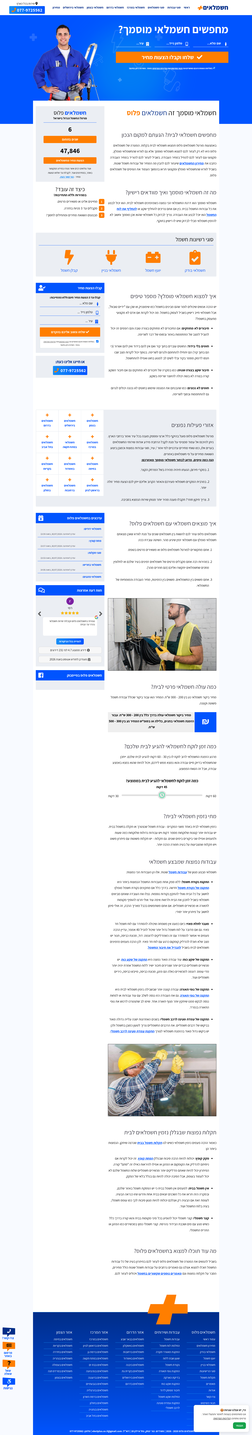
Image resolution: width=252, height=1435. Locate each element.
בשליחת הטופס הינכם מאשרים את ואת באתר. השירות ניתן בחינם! (171, 68)
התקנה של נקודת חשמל (193, 888)
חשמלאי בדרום (115, 7)
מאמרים (210, 1384)
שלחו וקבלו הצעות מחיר (168, 57)
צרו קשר (210, 1397)
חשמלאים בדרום (47, 423)
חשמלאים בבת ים (98, 1365)
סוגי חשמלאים (156, 7)
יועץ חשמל (209, 1358)
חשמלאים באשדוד (69, 466)
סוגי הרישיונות (207, 1371)
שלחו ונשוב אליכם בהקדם (68, 332)
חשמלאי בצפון (95, 7)
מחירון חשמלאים (206, 1346)
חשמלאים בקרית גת (133, 1371)
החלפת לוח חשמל (170, 1346)
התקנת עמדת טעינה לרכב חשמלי (132, 1031)
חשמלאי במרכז (136, 7)
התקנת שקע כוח (170, 1384)
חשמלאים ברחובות (69, 488)
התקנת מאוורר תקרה (168, 1352)
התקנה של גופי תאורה (194, 995)
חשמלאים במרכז (92, 444)
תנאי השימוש (177, 68)
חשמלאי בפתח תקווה (70, 444)
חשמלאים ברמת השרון (95, 1397)
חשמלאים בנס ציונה (97, 1371)
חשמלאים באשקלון (133, 1346)
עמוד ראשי (209, 1339)
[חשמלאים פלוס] (212, 7)
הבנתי (239, 1425)
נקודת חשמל (172, 1365)
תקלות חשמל (207, 1378)
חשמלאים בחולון (47, 488)
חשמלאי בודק (207, 1352)
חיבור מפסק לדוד (170, 1390)
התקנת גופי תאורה (169, 1371)
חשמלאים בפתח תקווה (95, 1358)
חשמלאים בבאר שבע (132, 1339)
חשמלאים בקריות (47, 466)
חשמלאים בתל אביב (47, 444)
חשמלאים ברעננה (98, 1378)
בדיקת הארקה (172, 1378)
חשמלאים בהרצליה (97, 1390)
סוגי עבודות (174, 7)
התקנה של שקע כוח (134, 959)
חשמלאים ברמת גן (98, 1352)
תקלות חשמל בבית (149, 1143)
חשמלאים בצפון (92, 423)
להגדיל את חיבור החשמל (164, 947)
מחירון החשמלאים (191, 163)
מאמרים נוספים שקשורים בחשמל (159, 1273)
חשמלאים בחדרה (62, 1352)
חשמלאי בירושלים (73, 7)
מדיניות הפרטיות (159, 68)
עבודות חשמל (178, 872)
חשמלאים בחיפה (92, 466)
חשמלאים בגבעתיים (97, 1384)
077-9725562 (73, 370)
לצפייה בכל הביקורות (70, 641)
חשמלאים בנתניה (98, 1409)
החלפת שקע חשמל (169, 1397)
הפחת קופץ (145, 1158)
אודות (212, 1390)
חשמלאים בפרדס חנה (60, 1371)
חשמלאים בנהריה (62, 1358)
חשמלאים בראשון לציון (92, 488)
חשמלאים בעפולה (62, 1365)
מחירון (56, 7)
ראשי (187, 7)
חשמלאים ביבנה (135, 1365)
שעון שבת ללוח (171, 1358)
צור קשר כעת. (67, 176)
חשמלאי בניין (208, 1365)
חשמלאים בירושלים (69, 423)
